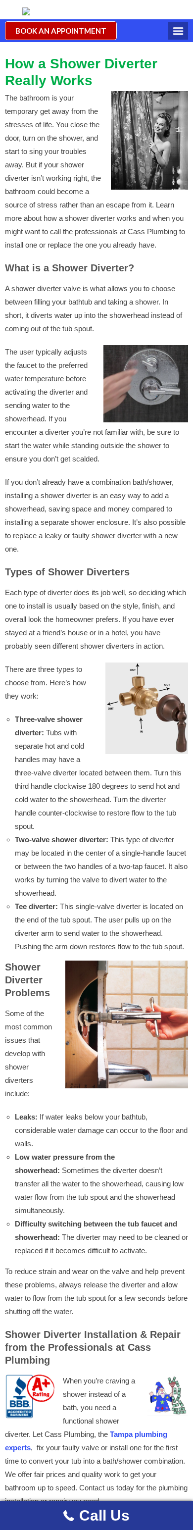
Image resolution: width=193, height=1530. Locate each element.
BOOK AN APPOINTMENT (60, 30)
